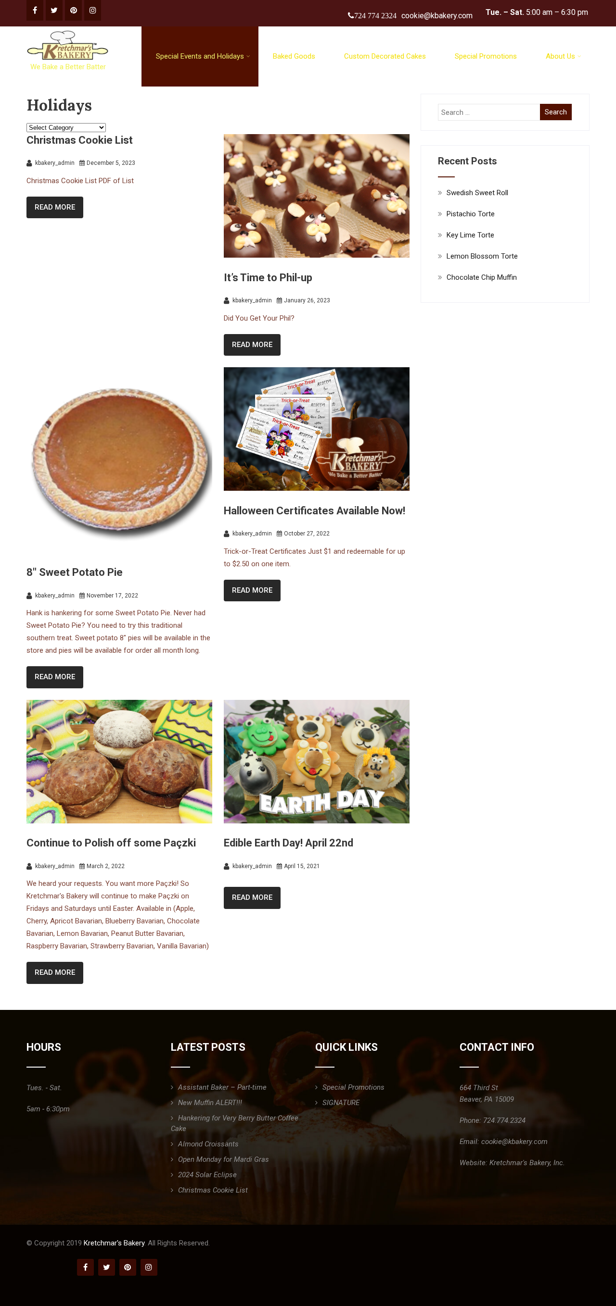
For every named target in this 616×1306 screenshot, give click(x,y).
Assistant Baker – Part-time (222, 1087)
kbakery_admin (54, 163)
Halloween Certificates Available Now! (314, 511)
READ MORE (55, 207)
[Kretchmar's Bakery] (68, 30)
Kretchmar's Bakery (114, 1243)
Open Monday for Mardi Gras (223, 1159)
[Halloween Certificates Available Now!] (317, 488)
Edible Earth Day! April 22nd (288, 843)
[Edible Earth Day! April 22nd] (317, 821)
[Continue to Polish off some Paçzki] (119, 821)
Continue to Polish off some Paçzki (111, 843)
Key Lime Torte (470, 235)
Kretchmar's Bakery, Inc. (527, 1162)
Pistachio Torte (471, 214)
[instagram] (92, 10)
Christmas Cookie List (79, 140)
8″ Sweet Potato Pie (74, 572)
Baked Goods (294, 56)
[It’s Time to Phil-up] (317, 255)
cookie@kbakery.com (437, 15)
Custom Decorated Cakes (385, 56)
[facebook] (34, 10)
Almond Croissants (208, 1144)
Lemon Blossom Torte (482, 256)
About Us (560, 56)
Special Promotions (486, 56)
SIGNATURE (340, 1102)
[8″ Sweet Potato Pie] (119, 550)
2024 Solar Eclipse (207, 1174)
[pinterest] (73, 10)
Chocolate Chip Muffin (482, 277)
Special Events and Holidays (200, 56)
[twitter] (54, 10)
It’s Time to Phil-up (268, 278)
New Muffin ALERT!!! (210, 1102)
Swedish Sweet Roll (477, 192)
